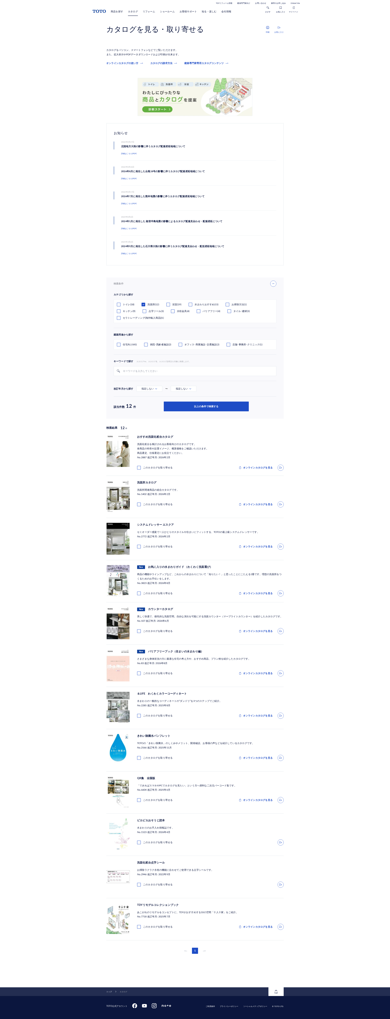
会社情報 (226, 11)
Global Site (295, 3)
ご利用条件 (210, 1006)
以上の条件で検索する (206, 406)
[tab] (149, 389)
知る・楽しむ (209, 11)
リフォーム (149, 11)
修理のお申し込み (278, 3)
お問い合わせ (260, 3)
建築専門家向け (243, 3)
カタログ (133, 11)
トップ (109, 992)
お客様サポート (188, 11)
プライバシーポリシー (229, 1006)
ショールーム (167, 11)
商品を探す (117, 11)
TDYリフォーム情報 (224, 3)
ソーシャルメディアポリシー (255, 1006)
